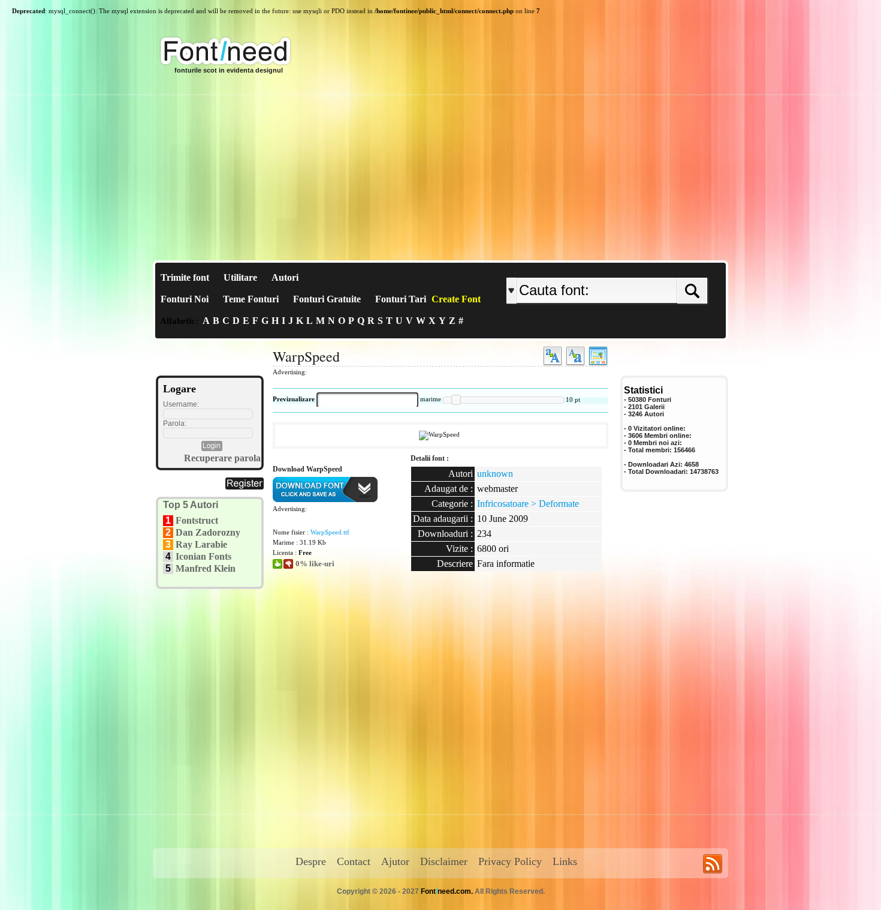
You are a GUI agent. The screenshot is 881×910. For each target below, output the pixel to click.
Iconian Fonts (203, 556)
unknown (495, 473)
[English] (630, 267)
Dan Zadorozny (208, 532)
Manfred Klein (206, 568)
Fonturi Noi (185, 299)
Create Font (456, 299)
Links (565, 861)
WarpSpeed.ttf (329, 532)
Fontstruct (197, 520)
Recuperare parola (222, 458)
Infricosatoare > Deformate (528, 503)
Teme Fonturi (251, 299)
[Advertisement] (440, 170)
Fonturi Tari (400, 299)
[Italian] (642, 267)
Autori (284, 277)
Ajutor (395, 861)
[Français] (633, 267)
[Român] (639, 267)
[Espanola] (645, 267)
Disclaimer (443, 861)
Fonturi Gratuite (327, 299)
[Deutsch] (636, 267)
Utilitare (240, 277)
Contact (353, 861)
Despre (310, 861)
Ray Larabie (201, 544)
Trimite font (185, 277)
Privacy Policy (510, 861)
